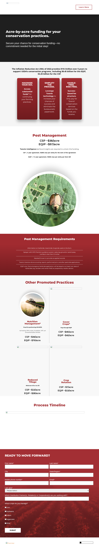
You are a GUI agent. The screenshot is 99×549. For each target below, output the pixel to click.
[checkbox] (49, 514)
